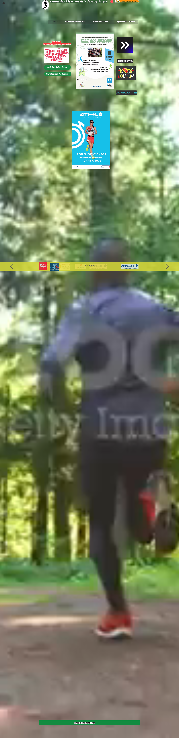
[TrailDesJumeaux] (93, 85)
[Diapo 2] (87, 265)
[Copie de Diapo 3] (91, 265)
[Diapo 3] (89, 265)
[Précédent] (80, 61)
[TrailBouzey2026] (96, 85)
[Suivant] (109, 61)
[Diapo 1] (85, 265)
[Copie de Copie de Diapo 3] (93, 265)
